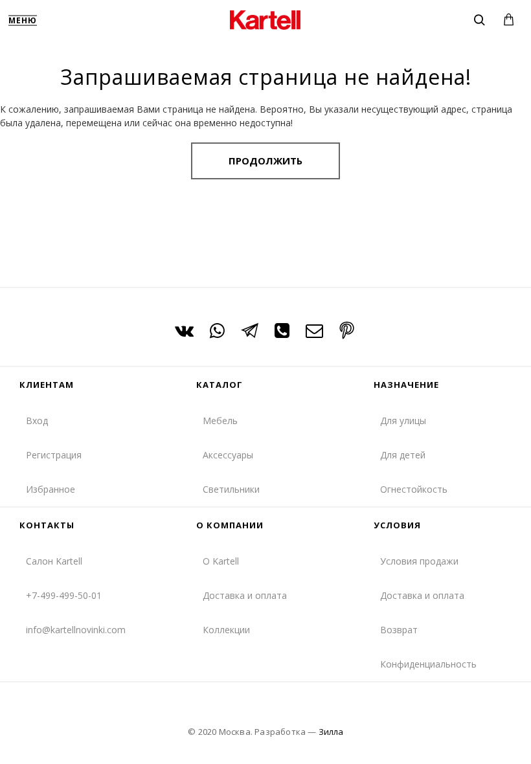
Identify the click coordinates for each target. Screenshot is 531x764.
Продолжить (265, 160)
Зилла (331, 731)
